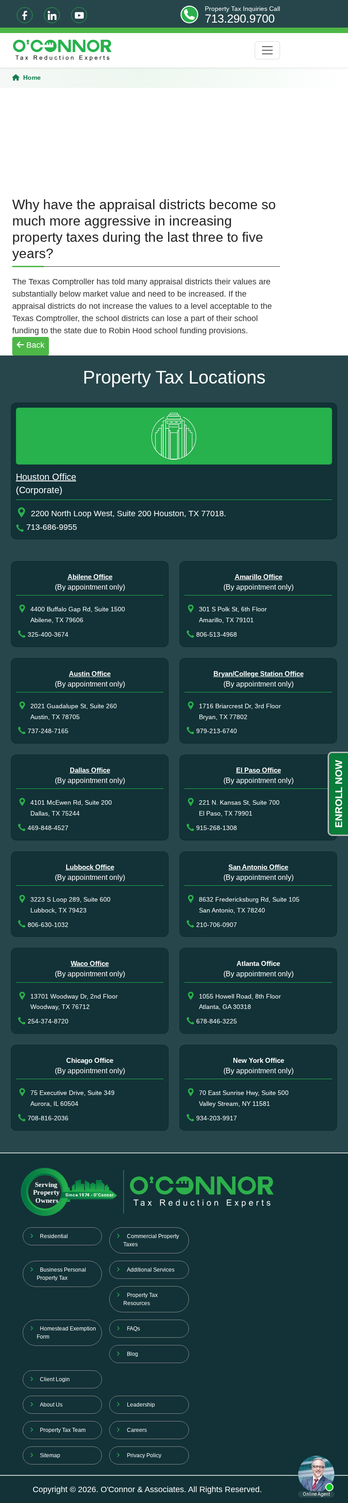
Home (32, 77)
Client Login (55, 1379)
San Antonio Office (258, 867)
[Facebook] (25, 15)
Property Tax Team (63, 1430)
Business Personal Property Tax (62, 1274)
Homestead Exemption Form (67, 1332)
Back (34, 345)
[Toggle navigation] (267, 50)
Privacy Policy (144, 1455)
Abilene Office (90, 577)
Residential (54, 1236)
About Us (51, 1405)
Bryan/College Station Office (258, 673)
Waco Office (90, 963)
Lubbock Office (90, 867)
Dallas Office (90, 770)
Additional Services (150, 1270)
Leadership (141, 1405)
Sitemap (50, 1455)
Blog (132, 1354)
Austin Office (90, 673)
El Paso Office (258, 770)
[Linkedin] (52, 15)
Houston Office (46, 477)
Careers (137, 1430)
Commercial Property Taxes (151, 1240)
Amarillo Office (258, 577)
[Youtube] (79, 15)
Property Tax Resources (140, 1299)
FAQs (133, 1328)
